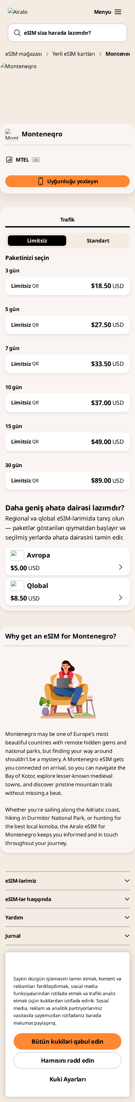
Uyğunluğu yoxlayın (72, 181)
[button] (118, 11)
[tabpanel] (67, 358)
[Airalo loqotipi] (21, 12)
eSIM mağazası (23, 53)
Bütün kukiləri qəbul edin (67, 1041)
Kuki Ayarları (67, 1079)
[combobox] (67, 33)
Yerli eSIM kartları (73, 53)
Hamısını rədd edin (67, 1060)
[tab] (67, 219)
